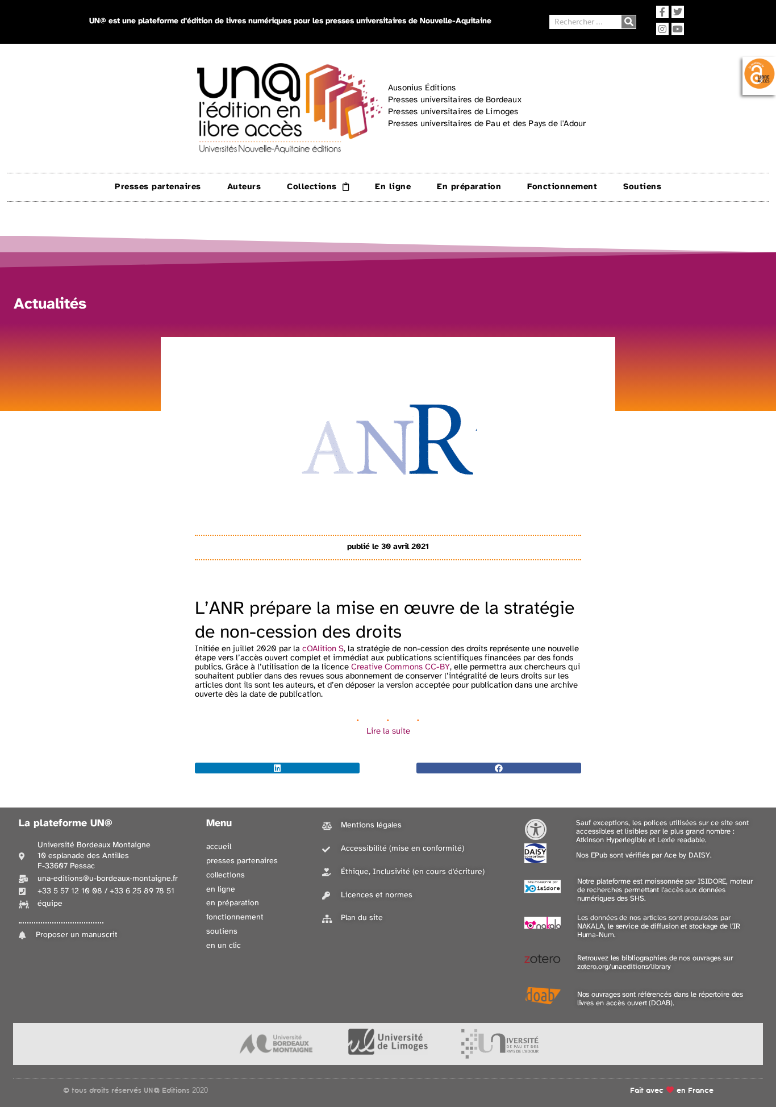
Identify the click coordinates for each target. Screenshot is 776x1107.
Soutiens (642, 187)
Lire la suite (388, 731)
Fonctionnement (562, 187)
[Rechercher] (628, 21)
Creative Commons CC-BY (399, 667)
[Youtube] (677, 29)
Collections (312, 187)
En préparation (469, 187)
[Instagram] (662, 29)
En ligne (393, 187)
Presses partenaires (158, 187)
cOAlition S (323, 649)
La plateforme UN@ (65, 823)
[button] (277, 768)
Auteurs (244, 187)
